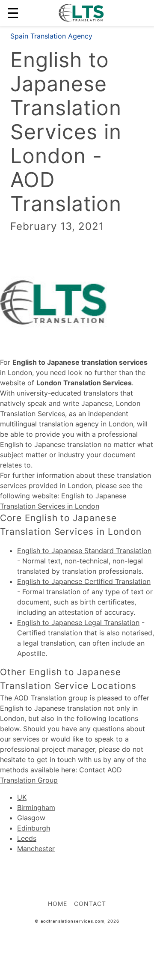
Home (57, 903)
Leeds (26, 838)
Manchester (36, 848)
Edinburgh (33, 828)
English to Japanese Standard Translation (84, 550)
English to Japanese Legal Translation (78, 622)
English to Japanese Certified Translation (84, 581)
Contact (90, 903)
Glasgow (31, 817)
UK (22, 797)
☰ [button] (13, 13)
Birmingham (36, 807)
